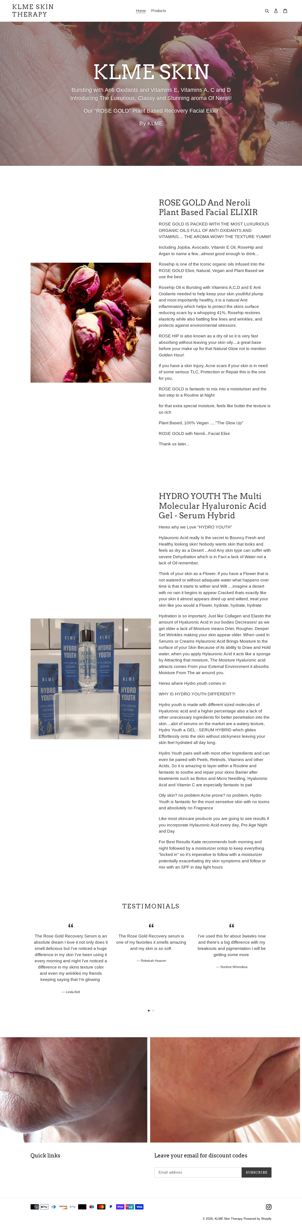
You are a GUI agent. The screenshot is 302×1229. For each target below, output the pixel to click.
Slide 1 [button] (149, 1010)
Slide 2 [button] (153, 1010)
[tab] (149, 1010)
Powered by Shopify (257, 1218)
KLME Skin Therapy (33, 10)
